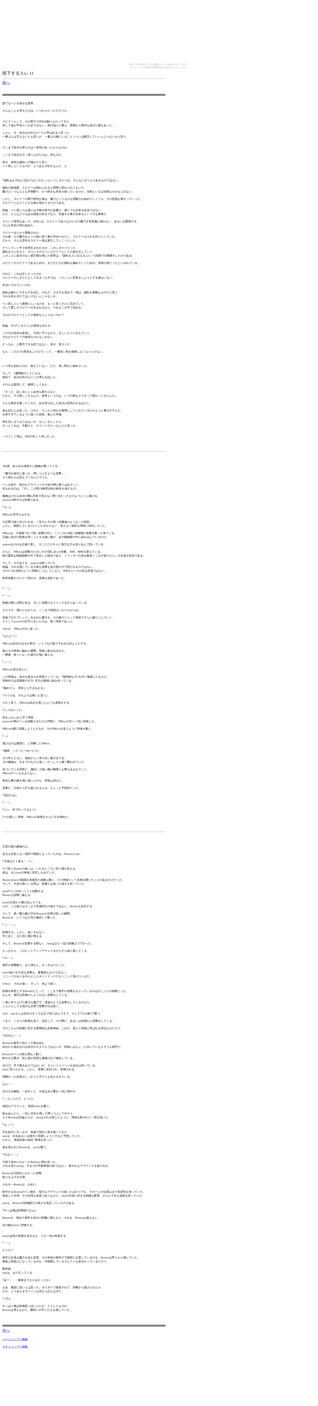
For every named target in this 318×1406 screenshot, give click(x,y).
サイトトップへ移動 (15, 1346)
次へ (6, 1330)
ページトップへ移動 (15, 1339)
